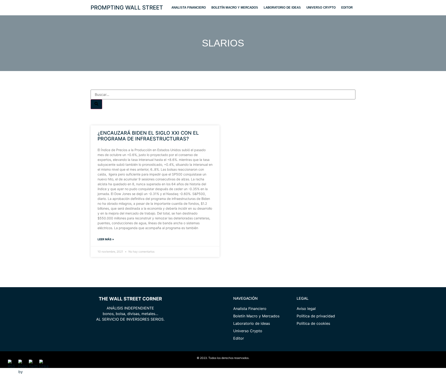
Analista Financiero (188, 7)
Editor (347, 7)
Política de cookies (313, 323)
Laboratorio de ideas (282, 7)
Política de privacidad (316, 316)
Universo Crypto (321, 7)
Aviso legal (306, 308)
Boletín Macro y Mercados (234, 7)
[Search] (96, 104)
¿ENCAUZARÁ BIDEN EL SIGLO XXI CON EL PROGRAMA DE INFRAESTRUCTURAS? (148, 136)
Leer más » (106, 239)
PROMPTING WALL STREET (127, 7)
